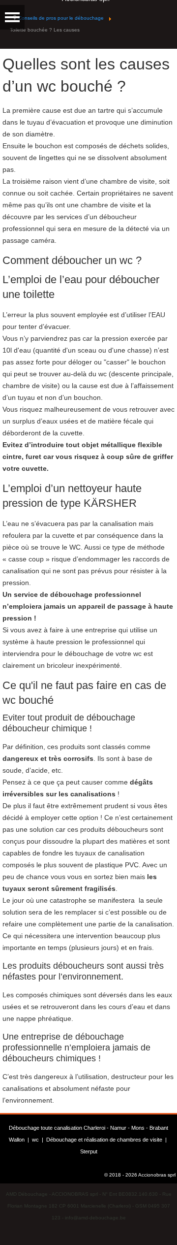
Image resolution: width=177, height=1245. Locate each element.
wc (35, 1140)
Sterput (88, 1151)
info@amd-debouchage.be (95, 1217)
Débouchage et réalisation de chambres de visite (104, 1140)
